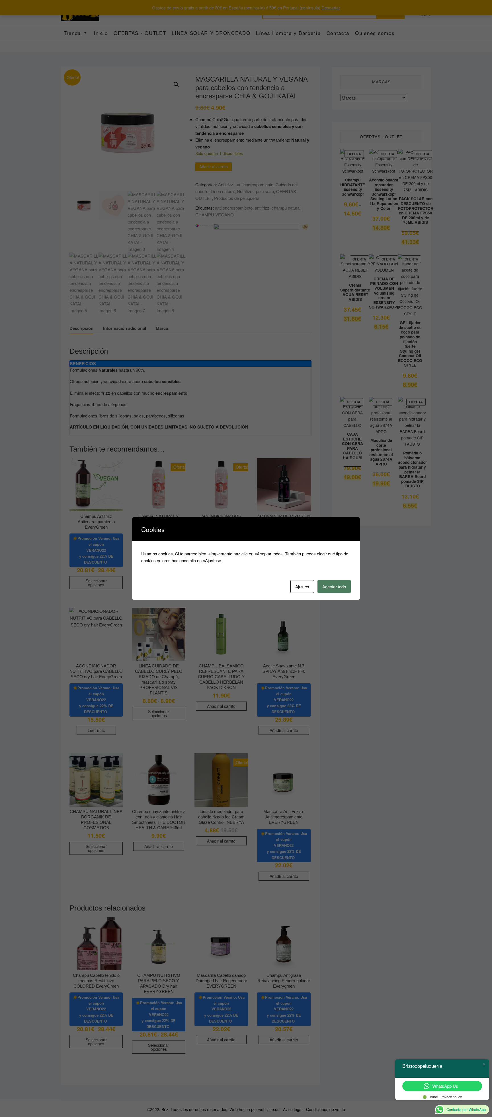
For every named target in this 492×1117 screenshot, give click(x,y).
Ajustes (302, 586)
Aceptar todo (334, 586)
